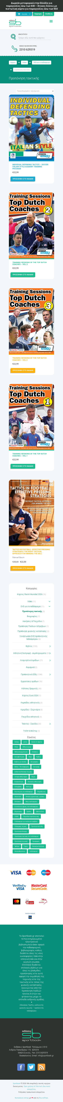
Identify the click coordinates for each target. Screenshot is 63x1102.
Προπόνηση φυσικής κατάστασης (32, 631)
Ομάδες (29, 811)
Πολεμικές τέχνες (20, 826)
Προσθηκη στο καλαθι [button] (23, 179)
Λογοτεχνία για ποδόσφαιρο (24, 791)
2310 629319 (27, 49)
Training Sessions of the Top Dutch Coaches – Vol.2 (29, 263)
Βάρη (30, 757)
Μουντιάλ (18, 796)
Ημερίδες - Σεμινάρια (30, 710)
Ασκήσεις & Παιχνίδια (32, 621)
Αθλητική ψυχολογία (21, 752)
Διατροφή (36, 767)
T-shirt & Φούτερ (30, 731)
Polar (16, 747)
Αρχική (13, 62)
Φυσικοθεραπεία (20, 851)
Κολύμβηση (18, 786)
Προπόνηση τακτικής (32, 611)
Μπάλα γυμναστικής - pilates (35, 796)
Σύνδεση (48, 14)
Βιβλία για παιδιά (20, 762)
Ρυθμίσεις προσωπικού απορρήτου (31, 1092)
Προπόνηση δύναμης (21, 831)
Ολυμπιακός (18, 811)
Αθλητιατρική (27, 747)
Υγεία (26, 846)
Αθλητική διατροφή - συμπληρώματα (29, 653)
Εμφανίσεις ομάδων (30, 681)
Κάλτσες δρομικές (29, 688)
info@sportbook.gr (46, 1056)
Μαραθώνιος (41, 791)
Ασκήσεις (35, 752)
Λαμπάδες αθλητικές (30, 703)
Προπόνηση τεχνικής (21, 841)
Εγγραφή (38, 14)
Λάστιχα (28, 786)
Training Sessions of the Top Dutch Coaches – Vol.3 (29, 359)
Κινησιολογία (19, 782)
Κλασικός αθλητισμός (35, 782)
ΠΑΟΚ (16, 816)
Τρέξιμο (17, 846)
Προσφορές (36, 841)
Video (24, 62)
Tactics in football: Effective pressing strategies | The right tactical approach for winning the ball (31, 552)
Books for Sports (37, 742)
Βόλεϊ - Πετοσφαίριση (22, 767)
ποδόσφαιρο (33, 851)
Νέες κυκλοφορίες (31, 801)
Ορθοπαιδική (40, 811)
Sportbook (16, 1083)
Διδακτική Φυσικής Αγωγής (23, 772)
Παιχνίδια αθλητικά (30, 717)
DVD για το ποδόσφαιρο (41, 62)
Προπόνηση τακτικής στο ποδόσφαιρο (26, 836)
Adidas (17, 742)
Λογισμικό (30, 667)
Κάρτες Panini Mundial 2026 (29, 594)
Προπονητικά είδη (37, 826)
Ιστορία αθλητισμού (21, 777)
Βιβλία (29, 646)
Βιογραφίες (32, 616)
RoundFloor (43, 1098)
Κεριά (33, 777)
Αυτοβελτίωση (19, 757)
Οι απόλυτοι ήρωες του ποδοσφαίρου (26, 806)
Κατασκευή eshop (22, 1098)
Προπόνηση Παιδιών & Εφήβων (32, 626)
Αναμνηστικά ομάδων (29, 660)
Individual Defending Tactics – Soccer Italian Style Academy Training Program (30, 167)
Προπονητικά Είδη (29, 674)
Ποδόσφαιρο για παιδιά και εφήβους (26, 821)
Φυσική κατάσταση (38, 846)
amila (25, 742)
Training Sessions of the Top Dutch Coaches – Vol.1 (29, 455)
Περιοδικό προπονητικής (31, 816)
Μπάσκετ (18, 801)
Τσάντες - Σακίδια (29, 724)
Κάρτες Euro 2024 (30, 695)
